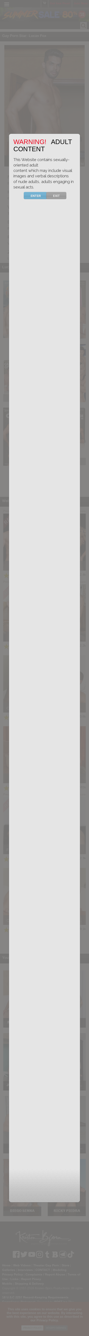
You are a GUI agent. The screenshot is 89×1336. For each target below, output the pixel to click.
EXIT (56, 196)
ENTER (36, 196)
